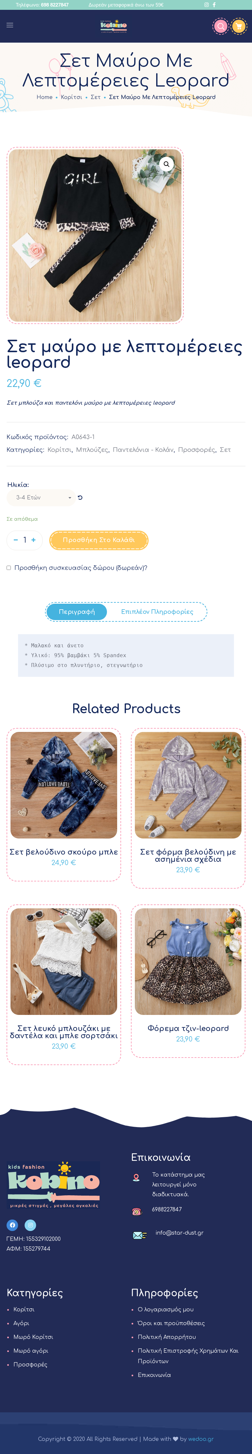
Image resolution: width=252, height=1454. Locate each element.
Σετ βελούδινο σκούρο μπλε (64, 852)
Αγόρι (21, 1323)
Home (44, 97)
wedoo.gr (201, 1439)
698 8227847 (55, 5)
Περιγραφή (77, 612)
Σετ (96, 97)
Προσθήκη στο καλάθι (99, 540)
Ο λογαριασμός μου (166, 1310)
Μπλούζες (92, 450)
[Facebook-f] (12, 1225)
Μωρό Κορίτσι (33, 1337)
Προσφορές (196, 450)
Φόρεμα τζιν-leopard (188, 1029)
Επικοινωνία (154, 1375)
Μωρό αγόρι (30, 1351)
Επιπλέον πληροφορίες (157, 612)
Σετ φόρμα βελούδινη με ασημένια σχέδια (188, 855)
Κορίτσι (71, 97)
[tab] (77, 612)
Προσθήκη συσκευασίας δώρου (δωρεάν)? (80, 568)
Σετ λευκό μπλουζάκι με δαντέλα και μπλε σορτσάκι (64, 1032)
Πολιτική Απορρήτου (167, 1337)
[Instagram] (30, 1225)
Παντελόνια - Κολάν (143, 450)
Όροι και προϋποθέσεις (171, 1323)
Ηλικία (17, 485)
